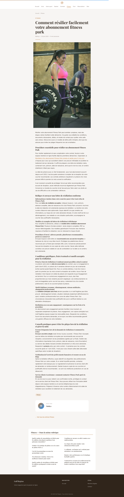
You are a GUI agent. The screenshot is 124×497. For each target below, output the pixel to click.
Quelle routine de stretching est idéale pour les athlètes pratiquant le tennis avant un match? (45, 464)
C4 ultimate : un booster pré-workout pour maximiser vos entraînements (76, 450)
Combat (62, 6)
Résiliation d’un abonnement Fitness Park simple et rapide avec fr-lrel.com (59, 158)
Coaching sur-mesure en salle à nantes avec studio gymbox (77, 439)
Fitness (69, 6)
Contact (90, 486)
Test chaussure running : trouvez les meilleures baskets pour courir (42, 457)
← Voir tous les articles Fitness (44, 417)
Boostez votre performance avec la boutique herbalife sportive (77, 456)
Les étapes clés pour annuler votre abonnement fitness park (74, 444)
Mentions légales (92, 483)
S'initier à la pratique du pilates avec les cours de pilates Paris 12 (45, 446)
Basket (56, 6)
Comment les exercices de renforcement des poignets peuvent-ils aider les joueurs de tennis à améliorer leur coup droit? (77, 462)
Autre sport (49, 6)
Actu (42, 6)
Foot (74, 6)
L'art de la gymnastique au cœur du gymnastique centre (42, 452)
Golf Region (19, 481)
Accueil (37, 6)
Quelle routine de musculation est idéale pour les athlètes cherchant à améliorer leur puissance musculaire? (45, 440)
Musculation (81, 6)
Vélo (88, 6)
